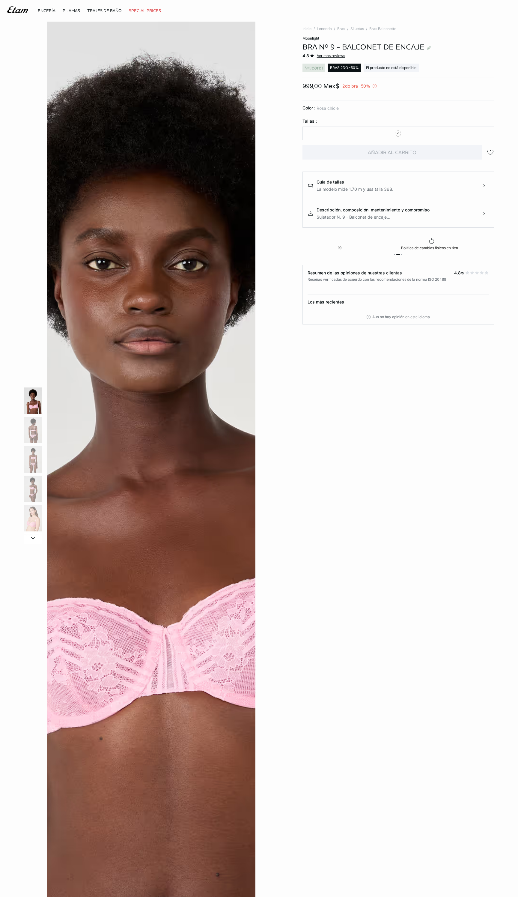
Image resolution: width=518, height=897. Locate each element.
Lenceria (324, 28)
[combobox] (398, 133)
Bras (341, 28)
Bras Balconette (382, 28)
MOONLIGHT (310, 38)
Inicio (306, 28)
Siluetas (357, 28)
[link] (145, 11)
